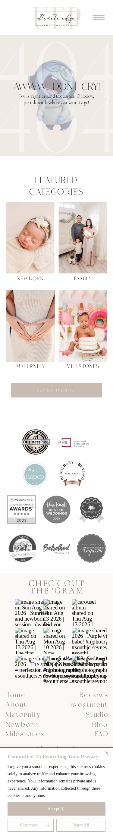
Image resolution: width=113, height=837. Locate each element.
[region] (56, 792)
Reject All (80, 825)
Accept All (57, 809)
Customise (28, 825)
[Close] (106, 752)
